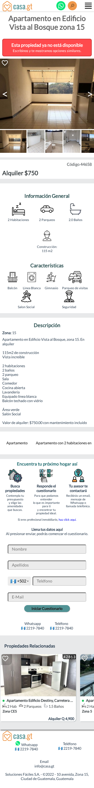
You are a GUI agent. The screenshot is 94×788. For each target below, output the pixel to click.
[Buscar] (72, 5)
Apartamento (17, 443)
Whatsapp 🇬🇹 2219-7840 (26, 746)
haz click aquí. (67, 519)
